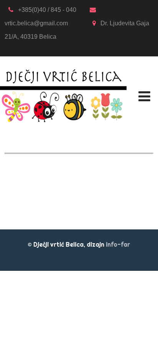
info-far (118, 244)
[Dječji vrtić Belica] (63, 61)
